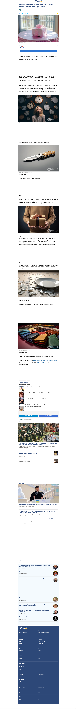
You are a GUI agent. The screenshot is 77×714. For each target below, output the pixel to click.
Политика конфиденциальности (43, 632)
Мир (20, 641)
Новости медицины (22, 692)
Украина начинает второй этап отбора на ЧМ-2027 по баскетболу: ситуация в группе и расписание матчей (34, 452)
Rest (20, 560)
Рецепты (20, 681)
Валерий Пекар (22, 573)
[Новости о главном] (21, 419)
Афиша (20, 697)
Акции (20, 676)
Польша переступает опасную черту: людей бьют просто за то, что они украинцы (34, 598)
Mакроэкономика (41, 687)
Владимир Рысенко (22, 600)
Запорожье (21, 650)
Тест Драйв (21, 674)
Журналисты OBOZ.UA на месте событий (44, 635)
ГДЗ (20, 664)
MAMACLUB (40, 692)
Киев (20, 648)
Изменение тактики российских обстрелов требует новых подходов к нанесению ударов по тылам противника (33, 605)
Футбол (20, 656)
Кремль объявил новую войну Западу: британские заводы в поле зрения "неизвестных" (34, 611)
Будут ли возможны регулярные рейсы (26, 521)
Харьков (39, 648)
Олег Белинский (22, 568)
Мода (39, 699)
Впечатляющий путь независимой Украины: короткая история (32, 578)
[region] (38, 67)
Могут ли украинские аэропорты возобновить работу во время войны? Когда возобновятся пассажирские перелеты (37, 519)
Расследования (41, 641)
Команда (39, 630)
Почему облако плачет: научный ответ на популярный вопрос (33, 459)
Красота (20, 699)
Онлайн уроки (21, 666)
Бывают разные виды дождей (24, 461)
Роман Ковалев (22, 619)
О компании (21, 630)
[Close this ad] (76, 708)
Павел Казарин (22, 579)
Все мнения (21, 623)
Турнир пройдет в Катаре (23, 454)
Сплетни (39, 697)
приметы (24, 380)
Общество (40, 643)
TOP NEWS (22, 483)
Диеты (20, 682)
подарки (28, 380)
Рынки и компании (22, 687)
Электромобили (41, 674)
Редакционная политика (23, 382)
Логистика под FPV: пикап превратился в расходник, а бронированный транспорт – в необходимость (33, 617)
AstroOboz (24, 8)
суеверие (21, 380)
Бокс (39, 658)
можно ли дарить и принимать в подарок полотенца (45, 360)
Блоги (20, 643)
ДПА (39, 666)
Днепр (39, 650)
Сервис (39, 676)
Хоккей (20, 658)
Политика (40, 639)
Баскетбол (40, 656)
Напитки (39, 681)
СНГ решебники (21, 669)
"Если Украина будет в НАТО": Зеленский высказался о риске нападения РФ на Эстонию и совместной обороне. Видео (37, 512)
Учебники (39, 664)
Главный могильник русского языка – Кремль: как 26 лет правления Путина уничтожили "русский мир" (34, 566)
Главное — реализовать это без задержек (26, 506)
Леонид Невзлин (22, 613)
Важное (21, 421)
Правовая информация (23, 632)
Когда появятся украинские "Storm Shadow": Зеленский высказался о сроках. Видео (38, 504)
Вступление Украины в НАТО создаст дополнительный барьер (30, 514)
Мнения (21, 563)
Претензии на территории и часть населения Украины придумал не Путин (34, 571)
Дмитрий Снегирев (22, 606)
